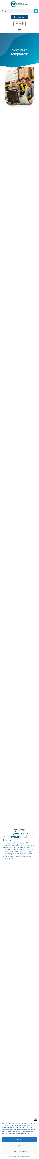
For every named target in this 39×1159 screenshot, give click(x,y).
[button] (36, 1119)
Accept (19, 1139)
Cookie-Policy (12, 1156)
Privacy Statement (24, 1156)
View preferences (20, 1151)
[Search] (36, 11)
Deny (19, 1145)
